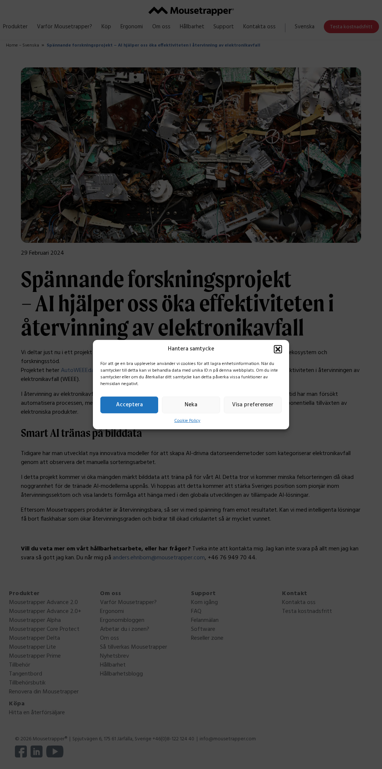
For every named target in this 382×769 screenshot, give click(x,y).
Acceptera (129, 404)
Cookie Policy (187, 420)
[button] (278, 349)
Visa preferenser (252, 404)
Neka (191, 404)
